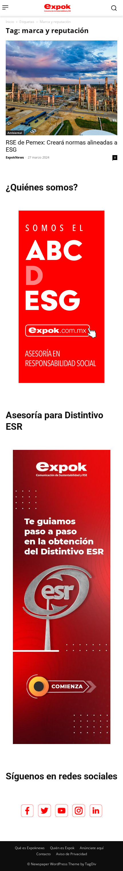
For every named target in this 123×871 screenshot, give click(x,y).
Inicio (10, 21)
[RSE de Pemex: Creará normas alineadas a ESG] (61, 88)
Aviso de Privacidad (71, 853)
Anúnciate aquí (92, 847)
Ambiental (14, 133)
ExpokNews (15, 157)
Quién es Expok (62, 847)
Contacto (43, 853)
